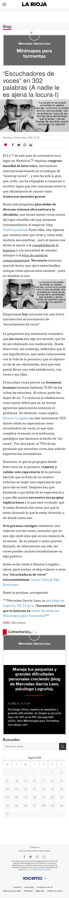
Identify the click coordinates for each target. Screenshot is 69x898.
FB (19, 606)
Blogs (7, 27)
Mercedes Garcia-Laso (34, 43)
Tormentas (36, 616)
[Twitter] (30, 856)
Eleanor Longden (16, 418)
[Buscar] (62, 746)
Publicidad (28, 891)
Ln (32, 606)
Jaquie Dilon (40, 580)
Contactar (17, 887)
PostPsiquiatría (14, 230)
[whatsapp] (44, 856)
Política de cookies (55, 891)
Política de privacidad (12, 891)
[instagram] (37, 856)
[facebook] (24, 856)
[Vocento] (34, 878)
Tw (25, 606)
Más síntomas (19, 623)
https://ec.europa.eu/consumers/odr (37, 870)
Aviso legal (28, 887)
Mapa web (40, 891)
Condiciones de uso (45, 887)
